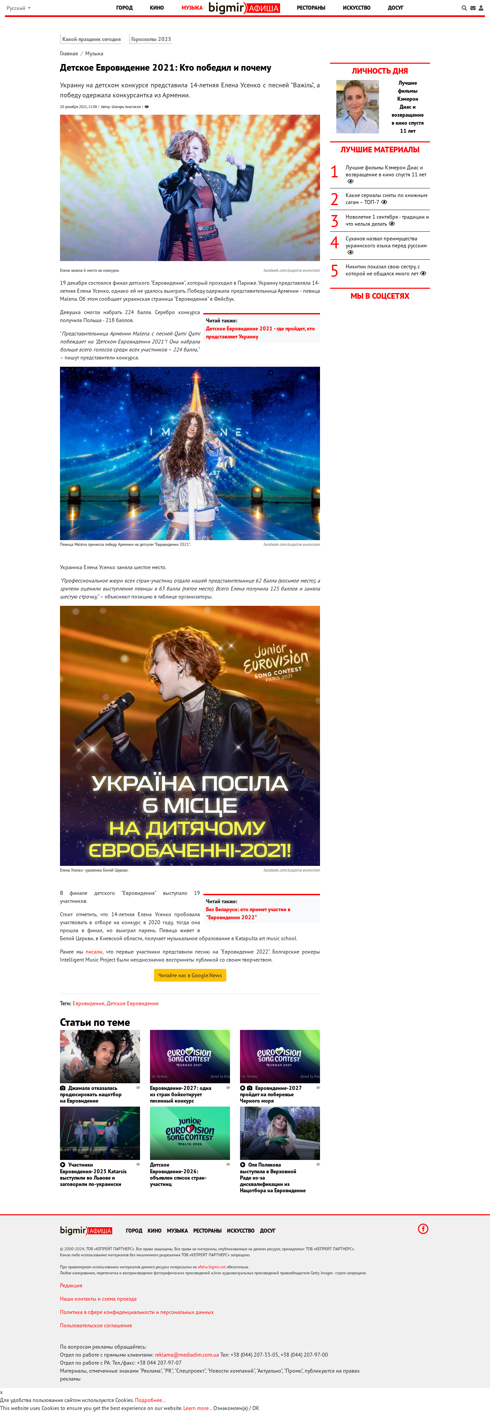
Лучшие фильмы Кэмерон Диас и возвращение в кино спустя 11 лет (386, 171)
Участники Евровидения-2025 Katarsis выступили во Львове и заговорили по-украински (93, 1174)
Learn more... (197, 1408)
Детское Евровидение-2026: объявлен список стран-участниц (178, 1174)
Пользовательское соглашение (96, 1325)
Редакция (71, 1285)
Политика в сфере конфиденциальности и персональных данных (137, 1312)
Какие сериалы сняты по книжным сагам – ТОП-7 (386, 198)
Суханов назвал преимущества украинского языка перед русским (386, 242)
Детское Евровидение (133, 1003)
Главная (69, 53)
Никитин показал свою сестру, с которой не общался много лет (383, 270)
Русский (17, 8)
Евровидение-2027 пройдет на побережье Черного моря (271, 1094)
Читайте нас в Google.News (190, 975)
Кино (157, 7)
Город (124, 7)
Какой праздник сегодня (91, 39)
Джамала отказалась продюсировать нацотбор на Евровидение (91, 1094)
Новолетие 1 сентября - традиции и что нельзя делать (387, 220)
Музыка (192, 7)
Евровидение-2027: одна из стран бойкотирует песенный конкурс (180, 1094)
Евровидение (88, 1003)
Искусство (357, 7)
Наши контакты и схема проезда (98, 1298)
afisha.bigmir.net (212, 1266)
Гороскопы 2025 (151, 39)
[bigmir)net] (227, 8)
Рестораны (311, 7)
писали (94, 951)
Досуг (395, 7)
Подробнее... (150, 1400)
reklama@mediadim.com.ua (187, 1354)
